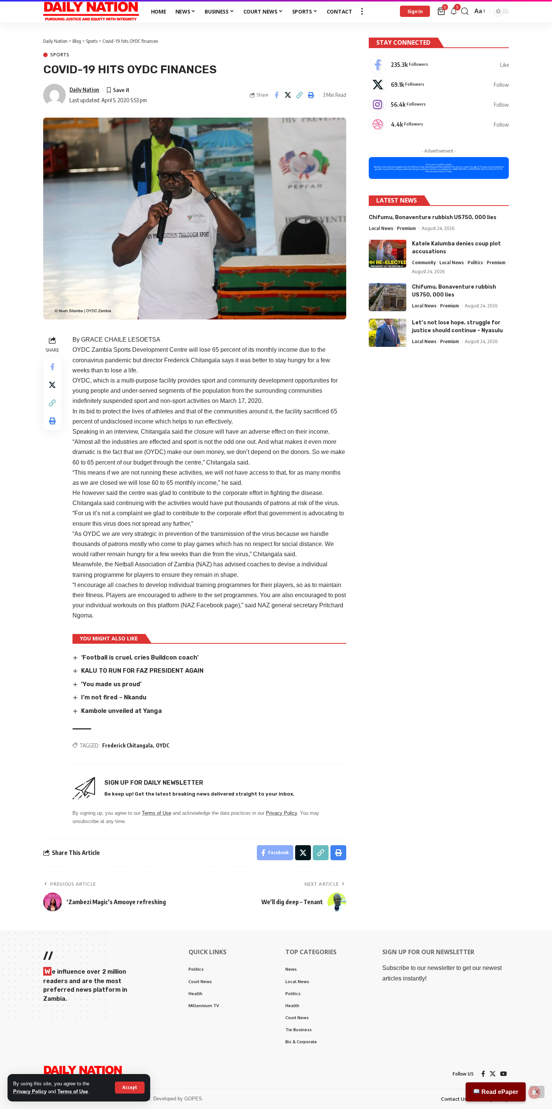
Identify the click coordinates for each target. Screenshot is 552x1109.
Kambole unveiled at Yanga (121, 710)
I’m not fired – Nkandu (113, 697)
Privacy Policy (30, 1091)
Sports (59, 55)
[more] (362, 11)
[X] (439, 85)
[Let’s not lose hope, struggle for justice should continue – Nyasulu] (387, 333)
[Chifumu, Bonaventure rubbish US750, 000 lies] (387, 297)
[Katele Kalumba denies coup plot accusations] (387, 253)
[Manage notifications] (534, 1092)
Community (424, 262)
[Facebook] (439, 65)
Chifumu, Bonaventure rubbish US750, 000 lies (432, 217)
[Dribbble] (439, 124)
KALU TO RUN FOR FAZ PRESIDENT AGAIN (142, 670)
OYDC (162, 745)
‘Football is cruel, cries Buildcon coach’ (140, 657)
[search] (465, 11)
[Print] (311, 95)
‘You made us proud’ (111, 684)
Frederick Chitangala (127, 745)
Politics (475, 262)
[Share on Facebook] (276, 95)
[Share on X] (288, 95)
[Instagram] (439, 104)
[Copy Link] (299, 95)
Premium (406, 228)
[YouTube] (503, 1074)
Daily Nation (84, 89)
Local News (381, 228)
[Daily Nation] (91, 11)
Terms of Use (72, 1091)
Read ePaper (499, 1092)
